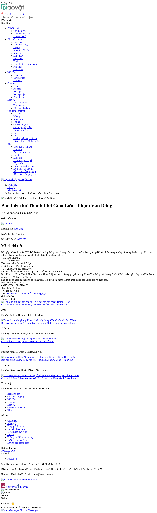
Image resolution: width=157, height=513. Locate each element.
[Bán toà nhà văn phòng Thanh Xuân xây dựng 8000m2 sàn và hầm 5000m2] (39, 320)
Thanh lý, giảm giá (22, 160)
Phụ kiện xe (19, 97)
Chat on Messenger (28, 510)
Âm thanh (18, 58)
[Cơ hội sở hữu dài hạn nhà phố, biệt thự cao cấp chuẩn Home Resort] (35, 302)
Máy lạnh (18, 119)
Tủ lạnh (17, 113)
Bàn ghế (17, 122)
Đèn (15, 135)
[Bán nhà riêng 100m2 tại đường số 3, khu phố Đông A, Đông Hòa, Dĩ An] (38, 357)
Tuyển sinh (18, 75)
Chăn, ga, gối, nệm (22, 127)
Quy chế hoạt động (16, 429)
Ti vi (15, 61)
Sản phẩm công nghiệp (24, 171)
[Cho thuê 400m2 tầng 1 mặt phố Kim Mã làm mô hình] (28, 338)
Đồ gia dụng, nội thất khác (26, 141)
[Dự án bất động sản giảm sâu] (16, 179)
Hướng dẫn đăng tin (17, 440)
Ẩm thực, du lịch (21, 152)
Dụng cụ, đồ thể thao (23, 166)
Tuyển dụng (19, 77)
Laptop (16, 47)
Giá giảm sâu (19, 31)
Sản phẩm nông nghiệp (24, 174)
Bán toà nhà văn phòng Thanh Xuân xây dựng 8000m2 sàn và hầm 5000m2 (38, 323)
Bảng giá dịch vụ (15, 426)
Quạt (15, 133)
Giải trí (16, 155)
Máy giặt (17, 116)
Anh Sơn (18, 228)
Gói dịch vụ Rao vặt (14, 14)
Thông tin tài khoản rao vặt (20, 437)
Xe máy (17, 88)
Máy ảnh (17, 53)
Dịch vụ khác (20, 102)
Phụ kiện (17, 66)
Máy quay (18, 55)
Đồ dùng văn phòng (23, 168)
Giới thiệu (12, 420)
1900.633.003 (8, 450)
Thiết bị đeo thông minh (25, 64)
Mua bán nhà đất (21, 33)
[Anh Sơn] (6, 223)
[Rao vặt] (12, 10)
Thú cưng (18, 149)
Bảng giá (11, 423)
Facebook (12, 458)
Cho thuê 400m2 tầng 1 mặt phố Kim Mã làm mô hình (27, 341)
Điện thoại (18, 42)
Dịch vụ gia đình (21, 108)
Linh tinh (17, 157)
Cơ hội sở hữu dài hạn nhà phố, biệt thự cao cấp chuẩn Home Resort (34, 304)
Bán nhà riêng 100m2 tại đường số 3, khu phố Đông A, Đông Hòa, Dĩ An (37, 359)
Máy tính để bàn (21, 50)
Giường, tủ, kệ (20, 124)
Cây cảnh (18, 163)
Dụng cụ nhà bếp (21, 130)
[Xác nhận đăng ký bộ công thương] (19, 479)
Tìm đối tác (19, 105)
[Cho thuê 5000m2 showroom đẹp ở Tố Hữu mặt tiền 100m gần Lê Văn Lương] (40, 375)
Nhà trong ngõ (14, 190)
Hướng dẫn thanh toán (18, 442)
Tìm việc (17, 80)
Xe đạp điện (19, 94)
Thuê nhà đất (19, 36)
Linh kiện (18, 69)
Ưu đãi (10, 434)
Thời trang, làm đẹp (23, 146)
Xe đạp (17, 91)
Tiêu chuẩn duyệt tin (17, 431)
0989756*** (23, 239)
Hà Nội (11, 187)
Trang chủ (12, 184)
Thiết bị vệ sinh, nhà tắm (25, 138)
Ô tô (15, 86)
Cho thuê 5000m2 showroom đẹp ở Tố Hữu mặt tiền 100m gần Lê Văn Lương (39, 378)
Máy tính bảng (20, 44)
